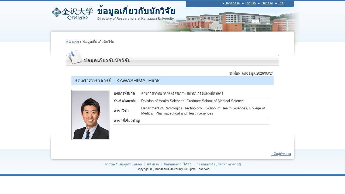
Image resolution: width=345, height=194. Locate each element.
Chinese (267, 3)
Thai (281, 3)
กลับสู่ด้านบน (281, 154)
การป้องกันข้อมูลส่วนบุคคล (123, 164)
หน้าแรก (72, 42)
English (250, 3)
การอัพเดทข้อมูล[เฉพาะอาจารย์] (218, 164)
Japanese (232, 3)
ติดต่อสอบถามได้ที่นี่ (178, 164)
